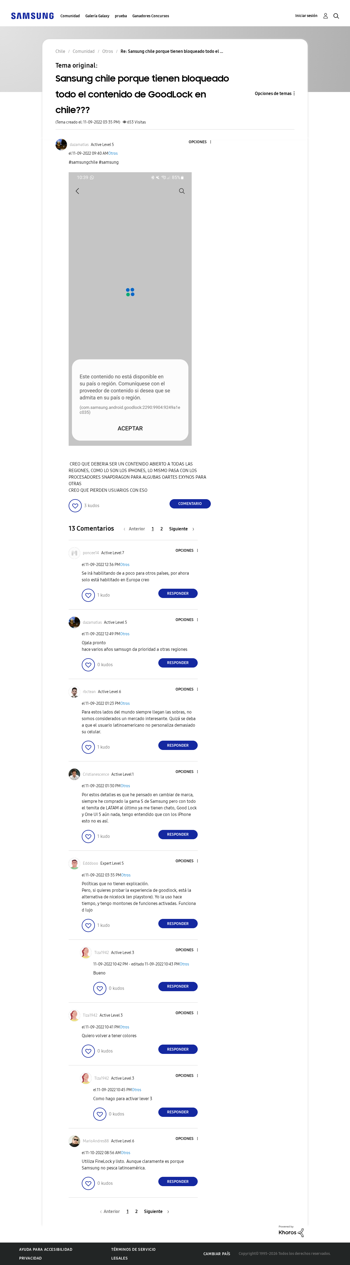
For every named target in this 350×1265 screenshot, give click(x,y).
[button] (201, 142)
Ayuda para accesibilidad (45, 1249)
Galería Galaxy (97, 16)
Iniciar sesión (306, 15)
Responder (178, 593)
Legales (119, 1258)
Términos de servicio (133, 1249)
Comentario (190, 503)
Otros (113, 153)
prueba (121, 16)
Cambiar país (217, 1254)
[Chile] (32, 15)
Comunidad (70, 16)
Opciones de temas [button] (273, 93)
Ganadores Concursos (150, 16)
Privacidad (30, 1258)
